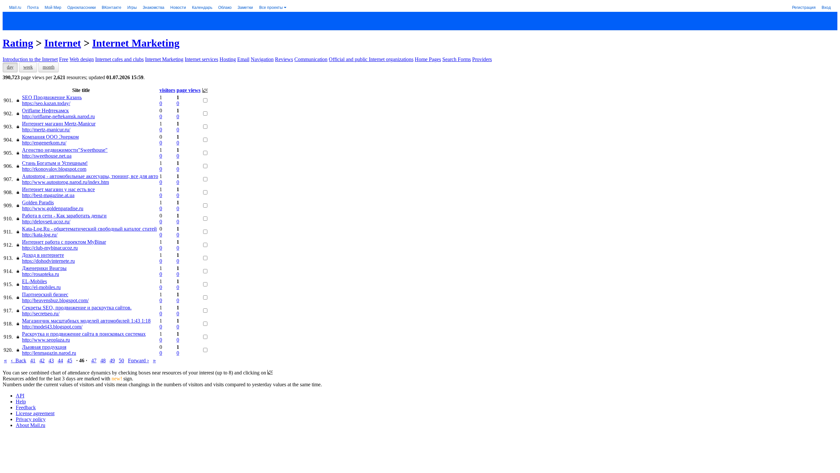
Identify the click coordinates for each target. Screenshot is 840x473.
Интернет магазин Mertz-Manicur (58, 123)
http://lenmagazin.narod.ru (49, 353)
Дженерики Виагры (44, 268)
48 (103, 360)
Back (18, 360)
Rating (18, 43)
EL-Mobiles (34, 281)
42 (42, 360)
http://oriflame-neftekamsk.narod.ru (58, 116)
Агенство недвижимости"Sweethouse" (65, 150)
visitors (167, 90)
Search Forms (456, 59)
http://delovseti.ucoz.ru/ (46, 221)
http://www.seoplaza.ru (46, 340)
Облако (225, 7)
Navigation (262, 59)
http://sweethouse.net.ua (47, 156)
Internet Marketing (135, 43)
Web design (82, 59)
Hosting (228, 59)
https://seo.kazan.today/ (46, 103)
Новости (178, 7)
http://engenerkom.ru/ (44, 143)
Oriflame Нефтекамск (45, 110)
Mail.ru (15, 7)
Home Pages (428, 59)
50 (121, 360)
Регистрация (804, 7)
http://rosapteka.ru (40, 274)
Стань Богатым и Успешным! (55, 163)
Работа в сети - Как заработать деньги (64, 215)
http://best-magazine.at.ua (48, 195)
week (28, 67)
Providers (482, 59)
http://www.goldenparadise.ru (52, 208)
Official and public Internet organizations (371, 59)
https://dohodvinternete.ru (48, 261)
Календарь (202, 7)
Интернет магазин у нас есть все (58, 189)
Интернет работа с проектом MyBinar (64, 242)
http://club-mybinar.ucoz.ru (50, 248)
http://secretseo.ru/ (40, 313)
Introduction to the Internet (30, 59)
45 (69, 360)
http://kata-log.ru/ (39, 234)
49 (112, 360)
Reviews (284, 59)
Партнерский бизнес (45, 294)
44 (60, 360)
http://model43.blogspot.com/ (52, 326)
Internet (62, 43)
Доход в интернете (43, 255)
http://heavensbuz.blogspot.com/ (55, 300)
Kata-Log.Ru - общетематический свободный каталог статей (89, 229)
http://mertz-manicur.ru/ (46, 129)
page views (188, 90)
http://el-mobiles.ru (41, 287)
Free (63, 59)
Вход (826, 7)
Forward (138, 360)
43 (51, 360)
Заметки (245, 7)
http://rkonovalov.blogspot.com (54, 169)
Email (243, 59)
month (48, 67)
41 (32, 360)
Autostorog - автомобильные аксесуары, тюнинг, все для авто (90, 176)
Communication (310, 59)
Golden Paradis (38, 202)
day (10, 67)
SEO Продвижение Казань (52, 97)
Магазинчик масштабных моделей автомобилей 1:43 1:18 (86, 321)
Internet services (201, 59)
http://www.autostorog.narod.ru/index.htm (65, 182)
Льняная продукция (44, 347)
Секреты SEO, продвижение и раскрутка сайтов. (77, 307)
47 (93, 360)
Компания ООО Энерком (50, 137)
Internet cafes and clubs (119, 59)
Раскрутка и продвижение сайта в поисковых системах (84, 334)
